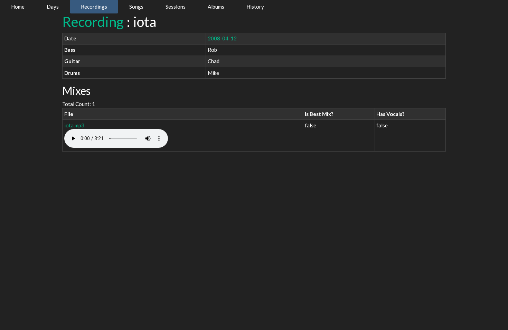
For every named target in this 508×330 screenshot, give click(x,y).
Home (18, 6)
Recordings (94, 6)
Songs (136, 6)
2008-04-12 (222, 38)
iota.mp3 (74, 125)
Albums (216, 6)
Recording (93, 21)
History (255, 6)
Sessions (176, 6)
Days (53, 6)
